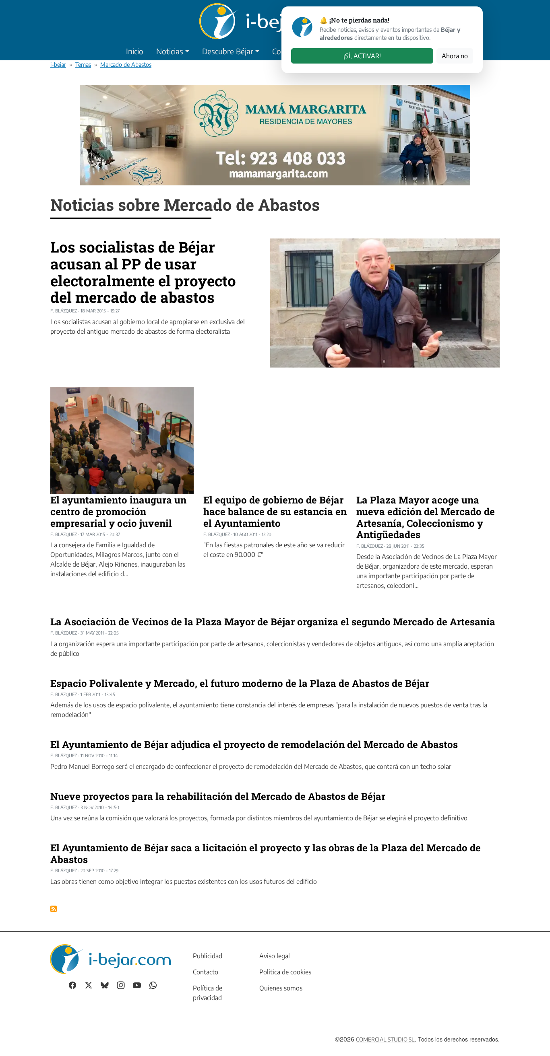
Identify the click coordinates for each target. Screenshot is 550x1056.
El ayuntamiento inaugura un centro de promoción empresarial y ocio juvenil (118, 511)
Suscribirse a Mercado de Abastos (53, 909)
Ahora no (455, 56)
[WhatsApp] (153, 984)
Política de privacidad (207, 993)
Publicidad (207, 956)
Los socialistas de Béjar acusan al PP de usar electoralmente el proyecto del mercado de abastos (143, 272)
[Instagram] (121, 984)
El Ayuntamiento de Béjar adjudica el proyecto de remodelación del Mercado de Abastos (254, 744)
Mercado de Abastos (125, 64)
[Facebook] (72, 984)
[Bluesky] (105, 984)
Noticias (169, 51)
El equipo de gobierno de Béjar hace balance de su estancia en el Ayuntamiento (275, 511)
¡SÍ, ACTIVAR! (362, 56)
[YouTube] (137, 984)
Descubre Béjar (227, 51)
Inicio (134, 51)
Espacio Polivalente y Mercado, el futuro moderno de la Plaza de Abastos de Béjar (239, 683)
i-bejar (58, 64)
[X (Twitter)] (88, 984)
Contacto (205, 972)
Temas (83, 64)
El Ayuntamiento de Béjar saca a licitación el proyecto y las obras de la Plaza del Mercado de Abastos (265, 853)
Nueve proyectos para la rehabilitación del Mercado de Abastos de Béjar (217, 796)
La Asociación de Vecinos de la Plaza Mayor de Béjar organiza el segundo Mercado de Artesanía (272, 621)
